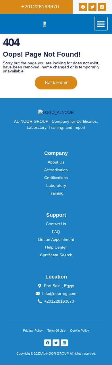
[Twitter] (92, 7)
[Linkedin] (102, 7)
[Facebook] (83, 7)
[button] (101, 23)
